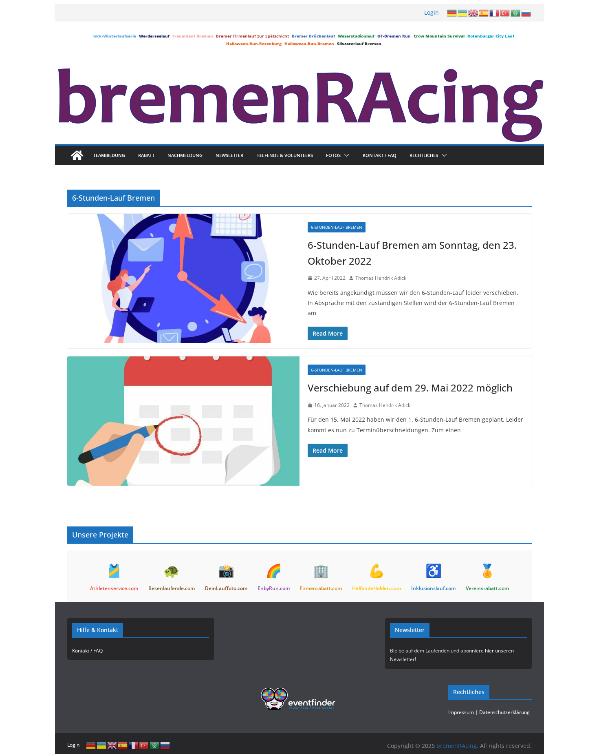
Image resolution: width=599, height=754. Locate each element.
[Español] (484, 12)
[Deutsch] (452, 12)
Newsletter (229, 155)
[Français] (494, 12)
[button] (345, 155)
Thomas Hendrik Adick (380, 277)
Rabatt (146, 155)
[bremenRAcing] (77, 155)
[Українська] (463, 12)
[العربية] (516, 12)
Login (431, 12)
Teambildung (109, 155)
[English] (473, 12)
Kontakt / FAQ (379, 155)
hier (489, 650)
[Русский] (526, 12)
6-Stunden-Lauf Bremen (336, 227)
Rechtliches (424, 155)
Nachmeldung (185, 155)
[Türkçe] (505, 12)
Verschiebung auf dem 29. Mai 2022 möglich (410, 387)
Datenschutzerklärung (504, 712)
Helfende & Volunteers (284, 155)
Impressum (461, 712)
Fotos (333, 155)
